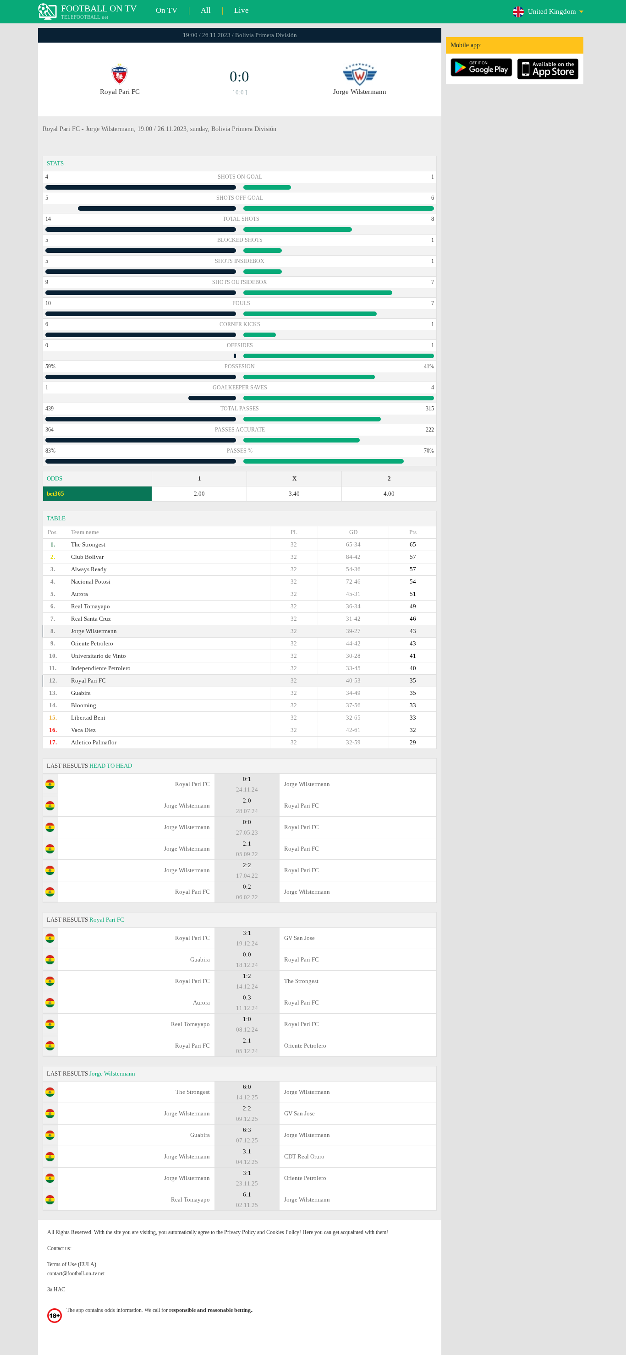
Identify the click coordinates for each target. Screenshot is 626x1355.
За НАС (56, 1289)
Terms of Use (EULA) (71, 1264)
